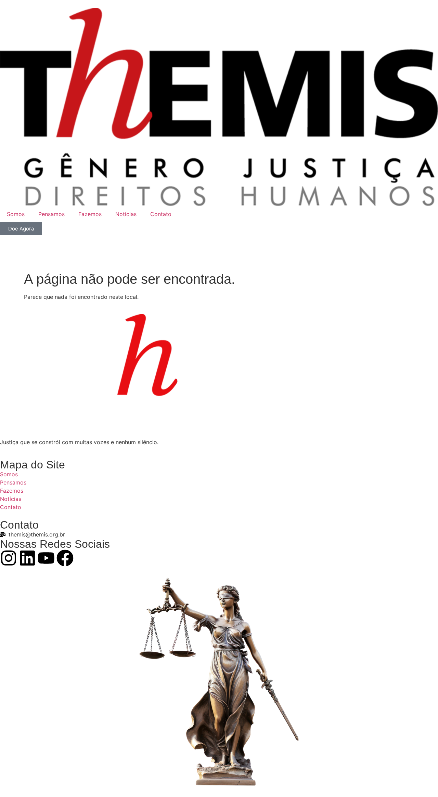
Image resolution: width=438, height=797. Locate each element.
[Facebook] (65, 558)
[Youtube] (46, 558)
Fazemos (90, 214)
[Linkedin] (27, 558)
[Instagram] (8, 558)
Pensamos (51, 214)
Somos (16, 214)
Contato (160, 214)
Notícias (126, 214)
